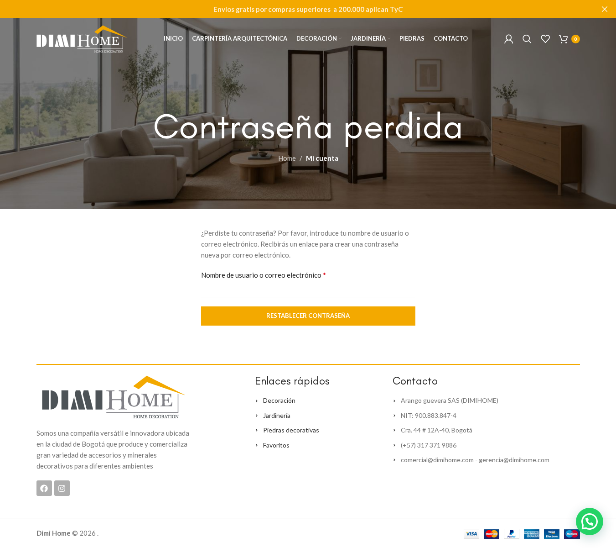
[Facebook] (44, 488)
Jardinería (276, 415)
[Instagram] (62, 488)
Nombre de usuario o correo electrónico (263, 274)
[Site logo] (82, 38)
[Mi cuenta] (509, 39)
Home (287, 158)
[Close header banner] (604, 9)
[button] (589, 521)
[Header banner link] (308, 9)
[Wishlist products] (545, 39)
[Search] (527, 39)
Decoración (279, 400)
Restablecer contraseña (308, 315)
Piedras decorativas (291, 430)
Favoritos (276, 445)
